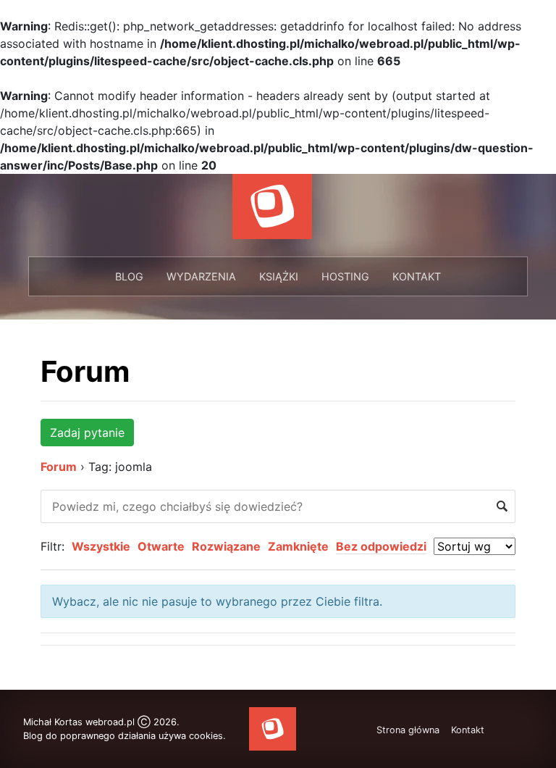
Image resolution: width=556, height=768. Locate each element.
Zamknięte (298, 546)
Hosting (345, 276)
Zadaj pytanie (87, 432)
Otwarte (161, 546)
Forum (85, 371)
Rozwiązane (226, 546)
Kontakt (416, 276)
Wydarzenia (201, 276)
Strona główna (407, 730)
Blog (129, 276)
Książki (278, 276)
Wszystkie (101, 546)
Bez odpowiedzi (381, 546)
